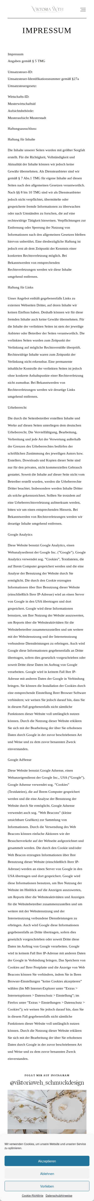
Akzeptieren (47, 1161)
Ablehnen (47, 1173)
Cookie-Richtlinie (32, 1195)
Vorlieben (47, 1186)
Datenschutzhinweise (59, 1195)
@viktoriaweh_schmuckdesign (47, 1082)
